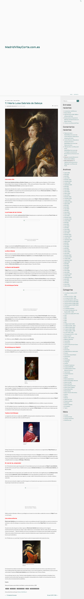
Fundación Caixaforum (69, 365)
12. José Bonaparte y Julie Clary (71, 300)
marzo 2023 (66, 212)
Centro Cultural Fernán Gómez (71, 344)
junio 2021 (66, 244)
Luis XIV (27, 588)
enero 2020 (66, 272)
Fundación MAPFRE (68, 366)
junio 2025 (66, 174)
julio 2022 (66, 222)
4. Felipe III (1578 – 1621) (69, 325)
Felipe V (7, 588)
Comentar (56, 105)
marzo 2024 (66, 191)
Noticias (66, 397)
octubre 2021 (67, 238)
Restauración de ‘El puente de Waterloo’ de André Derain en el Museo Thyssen (71, 119)
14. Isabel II (66, 306)
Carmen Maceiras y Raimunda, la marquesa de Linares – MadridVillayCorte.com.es (71, 141)
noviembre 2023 (68, 198)
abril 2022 (66, 227)
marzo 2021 (66, 250)
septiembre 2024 (68, 184)
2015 (65, 322)
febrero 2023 (67, 214)
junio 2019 (66, 279)
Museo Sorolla (67, 390)
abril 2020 (66, 268)
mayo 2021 (66, 246)
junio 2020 (66, 265)
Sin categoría (67, 406)
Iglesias (66, 377)
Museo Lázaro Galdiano (69, 387)
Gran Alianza (13, 588)
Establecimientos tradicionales (71, 351)
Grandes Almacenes (68, 373)
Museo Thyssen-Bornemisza (70, 392)
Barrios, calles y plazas (69, 337)
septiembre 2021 (68, 239)
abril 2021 (66, 248)
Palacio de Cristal (68, 399)
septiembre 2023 (68, 202)
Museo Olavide (67, 112)
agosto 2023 (67, 203)
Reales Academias (68, 404)
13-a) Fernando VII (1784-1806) (71, 301)
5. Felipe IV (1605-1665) (69, 327)
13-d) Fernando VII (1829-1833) (71, 305)
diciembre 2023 (67, 196)
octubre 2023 (67, 200)
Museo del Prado (68, 384)
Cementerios (67, 342)
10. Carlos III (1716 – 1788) (70, 296)
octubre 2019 (67, 275)
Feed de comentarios (69, 418)
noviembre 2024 (68, 181)
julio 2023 (66, 205)
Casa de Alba (67, 341)
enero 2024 (66, 195)
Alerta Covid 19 (67, 336)
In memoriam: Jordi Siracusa (70, 111)
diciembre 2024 (67, 179)
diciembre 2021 (67, 234)
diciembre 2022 (67, 217)
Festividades (67, 360)
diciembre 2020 (67, 255)
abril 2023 (66, 210)
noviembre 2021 (68, 236)
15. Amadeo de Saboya (69, 308)
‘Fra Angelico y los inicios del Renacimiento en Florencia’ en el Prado (71, 153)
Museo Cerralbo (68, 382)
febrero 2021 (67, 251)
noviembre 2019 (68, 274)
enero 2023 (66, 215)
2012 (65, 317)
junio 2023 (66, 207)
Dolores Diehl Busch (12, 106)
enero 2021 (66, 253)
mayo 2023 (66, 208)
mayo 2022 (66, 226)
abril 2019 (66, 282)
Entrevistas (66, 349)
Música (66, 396)
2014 (65, 320)
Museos (66, 394)
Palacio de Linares (68, 145)
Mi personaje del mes (69, 378)
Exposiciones (67, 356)
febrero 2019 (67, 286)
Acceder (66, 415)
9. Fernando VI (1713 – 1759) (70, 334)
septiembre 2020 (68, 260)
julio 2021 (66, 243)
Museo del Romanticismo (69, 385)
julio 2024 (66, 186)
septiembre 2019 (68, 277)
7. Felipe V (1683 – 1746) (69, 330)
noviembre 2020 (68, 256)
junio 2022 (66, 224)
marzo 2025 (66, 177)
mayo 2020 (66, 267)
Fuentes (66, 363)
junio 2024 (66, 188)
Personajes (66, 402)
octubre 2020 (67, 258)
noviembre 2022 (68, 219)
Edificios (66, 348)
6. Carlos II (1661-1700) (69, 329)
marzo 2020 (66, 270)
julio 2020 (66, 263)
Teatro (65, 408)
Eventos (66, 353)
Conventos (66, 346)
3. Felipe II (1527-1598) (69, 324)
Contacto (76, 94)
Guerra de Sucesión (20, 588)
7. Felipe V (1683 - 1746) (10, 100)
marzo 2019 (66, 284)
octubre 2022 (67, 220)
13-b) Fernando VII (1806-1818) (71, 303)
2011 (65, 315)
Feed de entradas (68, 416)
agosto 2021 (67, 241)
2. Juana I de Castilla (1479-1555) (71, 313)
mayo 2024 (66, 189)
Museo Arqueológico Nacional (71, 380)
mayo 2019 (66, 280)
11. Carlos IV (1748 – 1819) (70, 298)
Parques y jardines (68, 401)
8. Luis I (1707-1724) (68, 332)
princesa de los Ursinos (35, 588)
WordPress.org (67, 420)
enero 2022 (66, 232)
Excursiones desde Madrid (70, 354)
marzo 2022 (66, 229)
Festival (66, 358)
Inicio (71, 94)
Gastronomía (67, 372)
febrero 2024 (67, 193)
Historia (18, 100)
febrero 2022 (67, 231)
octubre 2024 (67, 183)
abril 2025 (66, 176)
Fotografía (66, 361)
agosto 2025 (67, 172)
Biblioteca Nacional (68, 339)
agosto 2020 (67, 262)
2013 (65, 318)
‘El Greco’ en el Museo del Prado (71, 123)
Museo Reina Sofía (68, 389)
